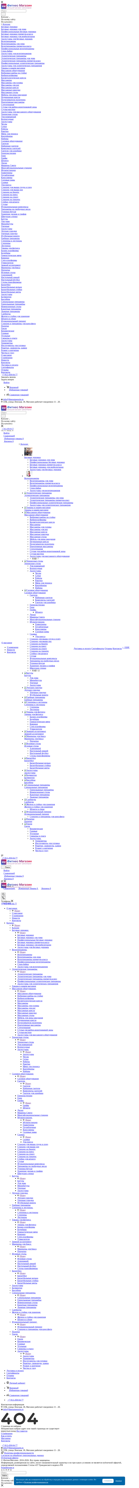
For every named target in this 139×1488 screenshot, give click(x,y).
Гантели (26, 1086)
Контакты (5, 1441)
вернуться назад (8, 1431)
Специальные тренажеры (29, 1297)
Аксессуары (28, 1054)
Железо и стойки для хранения (31, 1317)
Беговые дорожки (25, 935)
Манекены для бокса (27, 1249)
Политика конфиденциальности (19, 1453)
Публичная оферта (9, 1458)
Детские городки (25, 1198)
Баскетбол (22, 1276)
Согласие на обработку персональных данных (22, 1455)
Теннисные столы (25, 1042)
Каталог (15, 928)
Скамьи (26, 1139)
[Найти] (3, 14)
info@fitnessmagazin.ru (13, 399)
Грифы (26, 1105)
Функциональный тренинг (29, 1327)
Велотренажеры (24, 954)
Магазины (6, 1438)
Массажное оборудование (29, 993)
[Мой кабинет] (2, 891)
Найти (4, 1475)
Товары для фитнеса (26, 1224)
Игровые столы (24, 1259)
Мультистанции (30, 1122)
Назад (17, 911)
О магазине (17, 913)
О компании (6, 1433)
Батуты (20, 1181)
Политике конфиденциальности (36, 1482)
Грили (20, 1339)
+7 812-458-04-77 (10, 374)
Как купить (6, 1436)
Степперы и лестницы (27, 1212)
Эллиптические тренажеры (30, 974)
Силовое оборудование (28, 1078)
